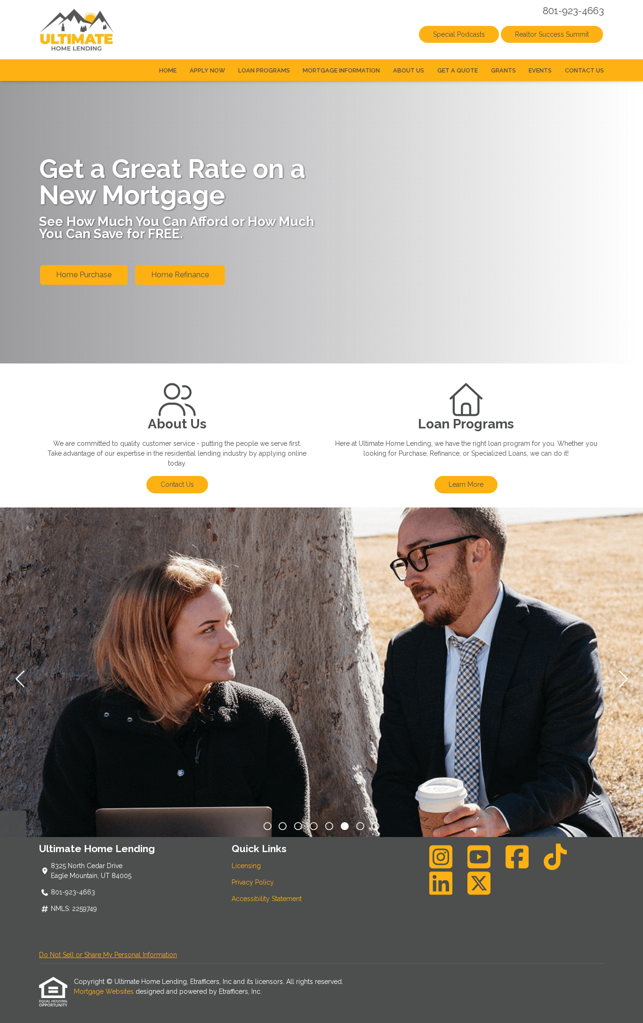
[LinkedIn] (441, 883)
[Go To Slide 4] (329, 826)
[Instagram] (441, 857)
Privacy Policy (253, 882)
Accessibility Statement (267, 898)
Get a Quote (457, 70)
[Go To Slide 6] (360, 826)
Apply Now (207, 70)
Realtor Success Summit (552, 34)
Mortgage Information (341, 70)
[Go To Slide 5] (345, 826)
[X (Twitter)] (479, 883)
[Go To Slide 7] (375, 826)
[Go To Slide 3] (314, 826)
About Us (408, 70)
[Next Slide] (621, 679)
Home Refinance (180, 274)
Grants (503, 70)
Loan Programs (264, 70)
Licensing (246, 866)
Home (168, 70)
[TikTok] (555, 857)
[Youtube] (479, 857)
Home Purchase (84, 274)
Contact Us (584, 70)
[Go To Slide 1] (283, 826)
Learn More (466, 484)
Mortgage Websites (105, 991)
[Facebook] (517, 857)
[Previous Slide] (21, 679)
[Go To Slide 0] (267, 826)
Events (540, 70)
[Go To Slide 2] (298, 826)
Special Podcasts (459, 34)
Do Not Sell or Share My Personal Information (108, 955)
